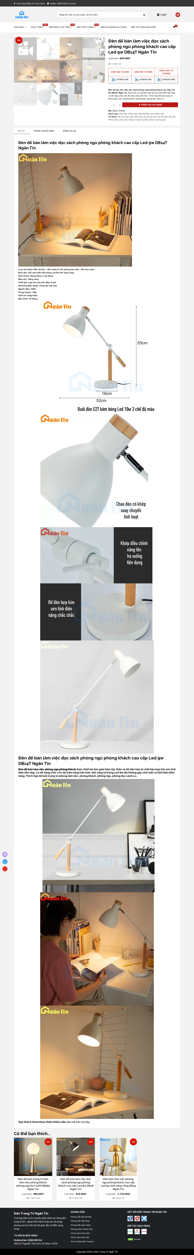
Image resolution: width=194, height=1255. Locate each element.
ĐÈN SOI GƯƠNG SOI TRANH (114, 27)
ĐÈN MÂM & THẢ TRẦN (61, 27)
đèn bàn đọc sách (126, 117)
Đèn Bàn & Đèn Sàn (128, 114)
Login (162, 14)
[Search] (144, 14)
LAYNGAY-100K (168, 79)
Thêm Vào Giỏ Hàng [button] (34, 1175)
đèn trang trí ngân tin (133, 120)
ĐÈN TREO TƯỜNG (87, 27)
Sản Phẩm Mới (157, 114)
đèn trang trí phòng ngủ (155, 120)
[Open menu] (178, 15)
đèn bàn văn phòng (143, 117)
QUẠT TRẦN (38, 27)
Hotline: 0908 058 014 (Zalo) (63, 3)
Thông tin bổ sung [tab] (43, 131)
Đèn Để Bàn (144, 114)
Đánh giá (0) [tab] (69, 131)
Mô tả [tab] (21, 131)
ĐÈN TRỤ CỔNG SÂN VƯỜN (143, 27)
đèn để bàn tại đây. (78, 1121)
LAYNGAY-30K (121, 79)
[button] (176, 27)
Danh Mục (19, 27)
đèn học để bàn (161, 117)
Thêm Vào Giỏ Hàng (151, 105)
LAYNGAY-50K (144, 79)
